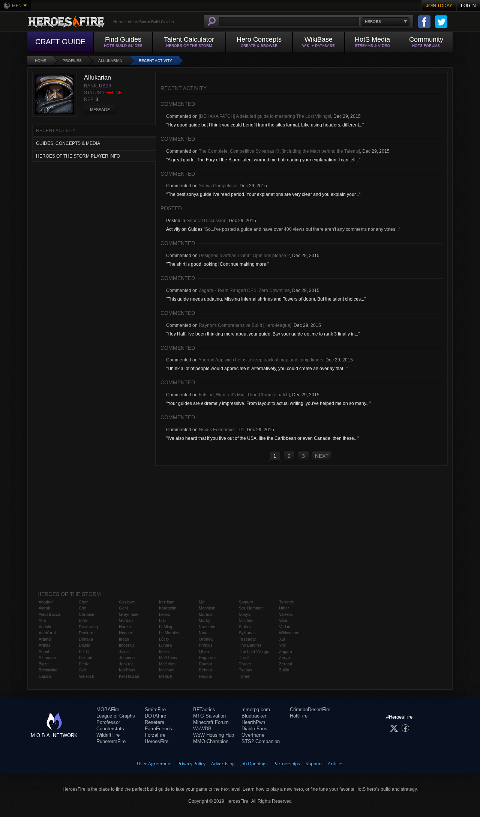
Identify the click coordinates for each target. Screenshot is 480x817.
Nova (203, 632)
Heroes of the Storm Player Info (78, 156)
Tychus (245, 670)
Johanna (127, 657)
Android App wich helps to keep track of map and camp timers (260, 360)
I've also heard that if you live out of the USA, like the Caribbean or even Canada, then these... (262, 438)
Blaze (44, 664)
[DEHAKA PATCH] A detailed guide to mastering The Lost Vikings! (265, 116)
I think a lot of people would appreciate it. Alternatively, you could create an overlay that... (257, 368)
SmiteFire (155, 709)
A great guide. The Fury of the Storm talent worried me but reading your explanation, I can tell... (263, 159)
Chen (83, 602)
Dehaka (86, 639)
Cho (82, 608)
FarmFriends (158, 728)
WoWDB (202, 728)
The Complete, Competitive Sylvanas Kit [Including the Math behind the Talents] (279, 151)
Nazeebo (207, 626)
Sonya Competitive (218, 185)
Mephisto (207, 608)
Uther (284, 608)
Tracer (245, 664)
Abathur (46, 602)
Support (314, 763)
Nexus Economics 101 (221, 429)
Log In (468, 5)
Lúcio (164, 639)
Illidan (124, 639)
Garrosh (86, 676)
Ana (42, 620)
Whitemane (289, 632)
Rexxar (205, 676)
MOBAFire (107, 709)
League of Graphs (115, 716)
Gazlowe (127, 602)
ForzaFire (155, 735)
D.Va (83, 620)
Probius (206, 645)
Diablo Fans (254, 728)
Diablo (84, 645)
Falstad (85, 657)
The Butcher (250, 645)
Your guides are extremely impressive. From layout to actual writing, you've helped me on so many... (268, 403)
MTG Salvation (209, 716)
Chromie (86, 614)
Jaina (124, 651)
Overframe (253, 735)
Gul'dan (126, 620)
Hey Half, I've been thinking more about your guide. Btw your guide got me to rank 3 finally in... (263, 334)
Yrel (282, 645)
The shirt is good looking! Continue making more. (217, 264)
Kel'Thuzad (129, 676)
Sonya (244, 614)
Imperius (127, 645)
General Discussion (206, 220)
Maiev (164, 651)
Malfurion (167, 664)
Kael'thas (127, 670)
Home (40, 61)
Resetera (154, 722)
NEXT (322, 456)
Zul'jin (284, 670)
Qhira (204, 651)
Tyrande (286, 602)
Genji (123, 608)
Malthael (166, 670)
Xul (282, 639)
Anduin (45, 626)
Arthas (45, 645)
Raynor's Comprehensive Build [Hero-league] (245, 325)
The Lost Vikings (254, 651)
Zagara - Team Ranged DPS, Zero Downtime (244, 290)
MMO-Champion (210, 741)
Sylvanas (247, 632)
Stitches (246, 620)
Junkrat (126, 664)
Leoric (164, 614)
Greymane (128, 614)
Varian (284, 626)
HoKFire (299, 716)
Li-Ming (165, 626)
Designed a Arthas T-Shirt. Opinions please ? (244, 255)
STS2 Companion (261, 741)
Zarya (284, 657)
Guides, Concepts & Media (68, 143)
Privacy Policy (191, 763)
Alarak (44, 608)
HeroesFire (156, 741)
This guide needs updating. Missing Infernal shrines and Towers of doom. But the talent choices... (266, 299)
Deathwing (88, 626)
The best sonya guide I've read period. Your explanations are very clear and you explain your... (263, 194)
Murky (204, 620)
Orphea (206, 639)
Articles (336, 763)
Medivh (165, 676)
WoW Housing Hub (213, 735)
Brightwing (48, 670)
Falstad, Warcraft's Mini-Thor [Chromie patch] (244, 394)
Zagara (285, 651)
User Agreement (154, 763)
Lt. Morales (169, 632)
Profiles (72, 61)
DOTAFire (155, 716)
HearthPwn (253, 722)
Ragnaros (208, 657)
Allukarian (110, 61)
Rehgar (205, 670)
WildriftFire (108, 735)
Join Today (439, 5)
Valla (283, 620)
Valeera (285, 614)
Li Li (162, 620)
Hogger (125, 632)
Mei (202, 602)
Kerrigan (166, 602)
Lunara (165, 645)
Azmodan (47, 657)
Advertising (223, 763)
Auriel (44, 651)
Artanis (45, 639)
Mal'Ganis (168, 657)
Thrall (244, 657)
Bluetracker (254, 716)
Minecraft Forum (211, 722)
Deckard (86, 632)
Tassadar (247, 639)
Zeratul (285, 664)
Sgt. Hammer (251, 608)
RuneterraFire (111, 741)
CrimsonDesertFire (310, 709)
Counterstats (110, 728)
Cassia (45, 676)
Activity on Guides (184, 229)
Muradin (206, 614)
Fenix (84, 664)
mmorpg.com (256, 709)
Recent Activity (155, 61)
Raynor (205, 664)
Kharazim (167, 608)
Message (100, 109)
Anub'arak (48, 632)
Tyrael (244, 676)
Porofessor (108, 722)
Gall (82, 670)
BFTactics (204, 709)
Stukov (245, 626)
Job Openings (254, 763)
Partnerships (286, 763)
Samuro (246, 602)
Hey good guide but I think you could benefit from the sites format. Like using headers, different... (265, 125)
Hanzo (125, 626)
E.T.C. (84, 651)
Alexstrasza (49, 614)
